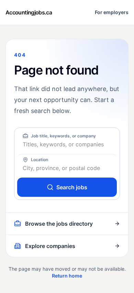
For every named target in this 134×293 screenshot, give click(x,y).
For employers (112, 12)
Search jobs (71, 187)
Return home (67, 276)
